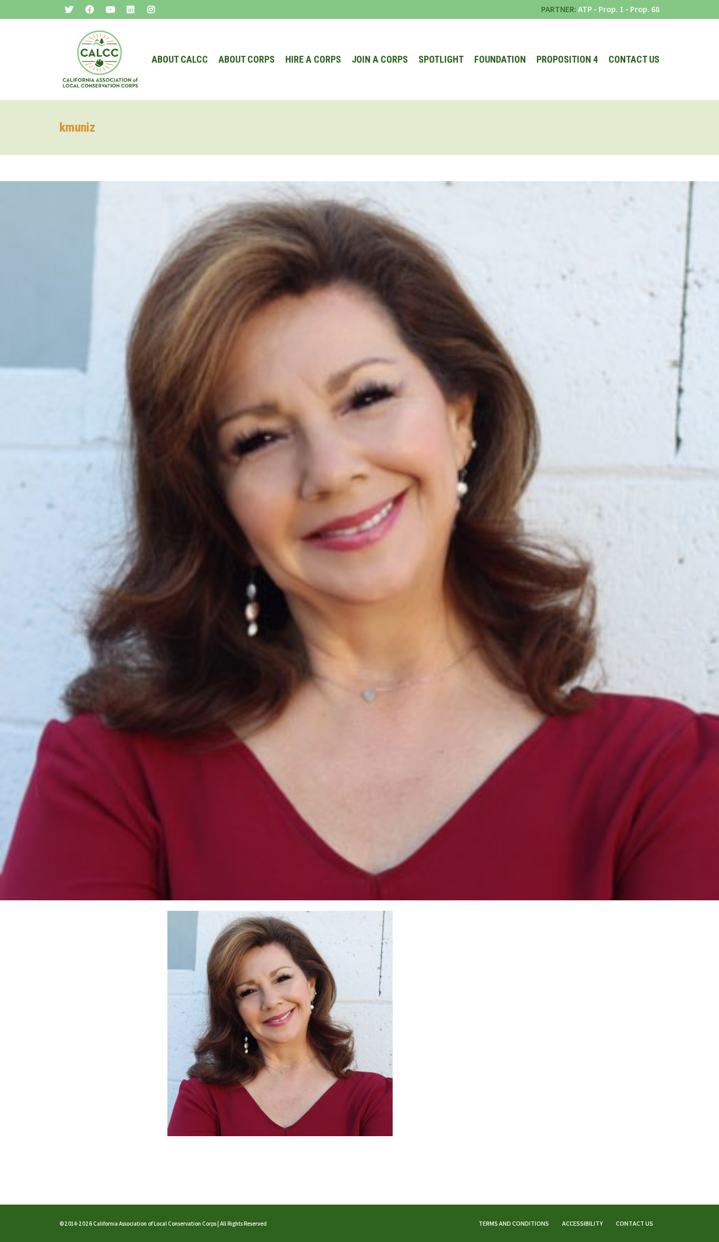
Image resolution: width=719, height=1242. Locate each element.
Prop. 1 (611, 9)
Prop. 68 (645, 9)
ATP (585, 9)
